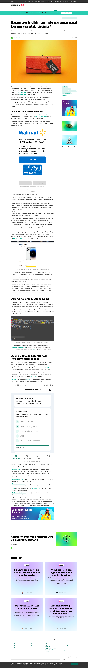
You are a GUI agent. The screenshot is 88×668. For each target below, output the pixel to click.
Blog (55, 8)
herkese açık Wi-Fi (36, 488)
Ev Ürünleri (28, 1)
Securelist (48, 292)
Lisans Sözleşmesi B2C (44, 656)
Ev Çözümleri (14, 639)
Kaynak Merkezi (41, 8)
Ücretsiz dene (67, 13)
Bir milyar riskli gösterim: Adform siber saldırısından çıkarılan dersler (27, 572)
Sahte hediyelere (22, 92)
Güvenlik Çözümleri (15, 8)
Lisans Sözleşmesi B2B (52, 656)
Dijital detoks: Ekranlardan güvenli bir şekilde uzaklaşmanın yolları (69, 147)
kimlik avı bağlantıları (41, 116)
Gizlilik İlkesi (29, 656)
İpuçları (27, 565)
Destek (34, 8)
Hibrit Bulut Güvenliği (66, 649)
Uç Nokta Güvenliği (66, 647)
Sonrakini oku (15, 533)
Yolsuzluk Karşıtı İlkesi (35, 656)
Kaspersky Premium (14, 647)
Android (28, 379)
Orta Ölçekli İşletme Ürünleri (51, 639)
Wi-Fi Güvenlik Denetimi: (19, 493)
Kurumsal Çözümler (66, 639)
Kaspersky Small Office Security (34, 643)
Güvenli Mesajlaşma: (18, 479)
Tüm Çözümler (14, 649)
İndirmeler (29, 8)
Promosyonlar (49, 8)
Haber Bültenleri (35, 661)
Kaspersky (13, 379)
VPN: (13, 488)
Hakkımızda (17, 661)
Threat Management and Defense (69, 645)
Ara (76, 18)
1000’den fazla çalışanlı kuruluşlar (70, 1)
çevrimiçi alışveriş (66, 88)
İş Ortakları (22, 661)
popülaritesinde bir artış (41, 115)
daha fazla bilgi (30, 665)
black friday (65, 86)
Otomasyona (33, 376)
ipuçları (13, 18)
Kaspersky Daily (45, 368)
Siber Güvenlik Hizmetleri (67, 643)
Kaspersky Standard (15, 643)
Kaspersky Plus (14, 645)
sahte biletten (22, 94)
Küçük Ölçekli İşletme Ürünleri (34, 639)
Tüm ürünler (30, 647)
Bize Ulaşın (12, 661)
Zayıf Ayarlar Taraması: (18, 484)
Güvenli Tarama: (16, 469)
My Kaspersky (73, 5)
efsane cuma (73, 91)
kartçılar (34, 349)
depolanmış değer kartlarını (18, 347)
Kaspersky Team (17, 37)
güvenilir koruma (17, 238)
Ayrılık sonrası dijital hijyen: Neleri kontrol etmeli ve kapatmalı (61, 572)
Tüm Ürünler (64, 650)
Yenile (23, 8)
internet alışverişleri (67, 93)
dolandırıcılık (65, 91)
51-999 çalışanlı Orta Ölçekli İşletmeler (54, 1)
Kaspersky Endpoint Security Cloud (35, 645)
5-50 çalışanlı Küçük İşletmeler (39, 1)
